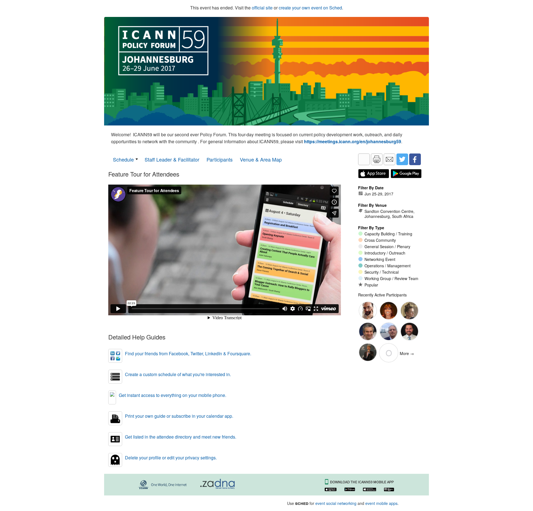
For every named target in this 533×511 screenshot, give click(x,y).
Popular (371, 284)
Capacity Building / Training (388, 233)
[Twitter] (402, 159)
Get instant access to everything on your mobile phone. (172, 395)
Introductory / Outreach (384, 252)
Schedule (123, 159)
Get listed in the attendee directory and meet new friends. (180, 437)
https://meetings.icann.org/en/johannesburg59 (352, 141)
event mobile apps (381, 503)
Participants (220, 159)
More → (407, 353)
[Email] (389, 159)
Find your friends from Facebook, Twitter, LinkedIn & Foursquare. (188, 353)
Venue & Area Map (261, 159)
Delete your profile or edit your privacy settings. (171, 457)
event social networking (335, 503)
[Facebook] (415, 159)
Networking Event (379, 259)
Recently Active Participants (382, 295)
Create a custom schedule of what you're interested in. (178, 374)
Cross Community (380, 240)
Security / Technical (381, 272)
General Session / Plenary (387, 246)
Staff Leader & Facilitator (172, 159)
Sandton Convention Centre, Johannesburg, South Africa (389, 214)
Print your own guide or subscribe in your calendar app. (179, 416)
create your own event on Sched (310, 7)
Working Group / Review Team (391, 278)
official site (262, 7)
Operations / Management (387, 265)
